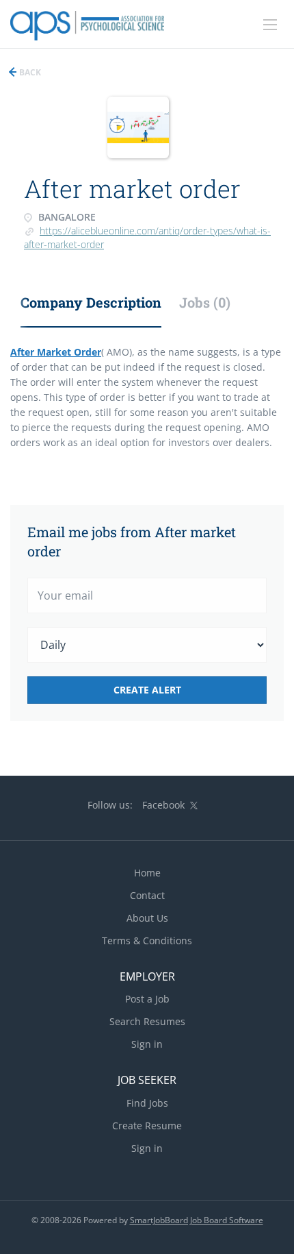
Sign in (147, 1043)
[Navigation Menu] (270, 24)
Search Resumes (147, 1021)
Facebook (163, 804)
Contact (147, 895)
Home (147, 872)
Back (29, 72)
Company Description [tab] (91, 302)
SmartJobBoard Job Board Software (196, 1220)
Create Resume (147, 1125)
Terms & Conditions (147, 940)
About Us (147, 917)
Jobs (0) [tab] (204, 302)
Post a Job (147, 998)
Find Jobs (147, 1102)
